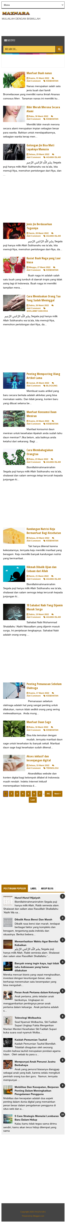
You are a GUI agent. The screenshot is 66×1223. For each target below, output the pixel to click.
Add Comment (34, 81)
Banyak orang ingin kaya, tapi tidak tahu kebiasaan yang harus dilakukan (37, 967)
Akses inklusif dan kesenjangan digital (39, 758)
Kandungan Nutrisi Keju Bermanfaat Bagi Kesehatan (44, 531)
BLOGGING (52, 386)
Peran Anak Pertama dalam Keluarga (37, 992)
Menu (11, 40)
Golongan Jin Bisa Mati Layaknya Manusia (40, 147)
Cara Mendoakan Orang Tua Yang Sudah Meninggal (43, 298)
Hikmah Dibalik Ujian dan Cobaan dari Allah (41, 569)
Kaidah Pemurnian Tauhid (31, 1039)
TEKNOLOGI (52, 768)
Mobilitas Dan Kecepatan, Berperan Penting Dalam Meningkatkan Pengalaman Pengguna (37, 1091)
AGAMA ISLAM (53, 157)
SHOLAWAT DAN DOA (37, 311)
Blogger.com (38, 1216)
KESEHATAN (52, 81)
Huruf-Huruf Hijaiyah (27, 897)
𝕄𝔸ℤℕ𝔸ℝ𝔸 (40, 1212)
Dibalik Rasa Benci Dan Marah (33, 919)
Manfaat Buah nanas (39, 73)
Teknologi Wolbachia (28, 1017)
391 (48, 794)
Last (33, 800)
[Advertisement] (33, 28)
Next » (57, 794)
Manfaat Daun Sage (39, 722)
